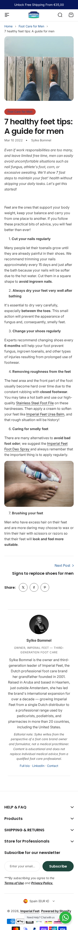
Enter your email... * (23, 866)
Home (8, 26)
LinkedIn (38, 766)
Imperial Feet (29, 911)
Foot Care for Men (31, 26)
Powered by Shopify (56, 911)
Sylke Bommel (39, 640)
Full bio (25, 766)
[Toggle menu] (7, 15)
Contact (52, 766)
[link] (23, 587)
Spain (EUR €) (39, 901)
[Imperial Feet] (33, 14)
